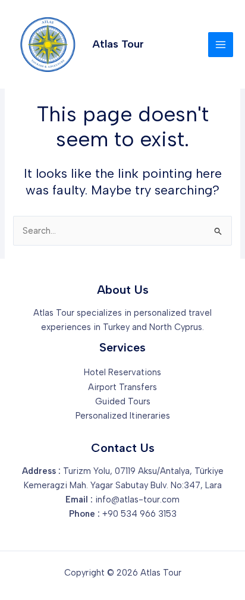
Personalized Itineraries (123, 415)
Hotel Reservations (122, 372)
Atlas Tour (118, 44)
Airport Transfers (122, 387)
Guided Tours (122, 401)
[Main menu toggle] (220, 44)
